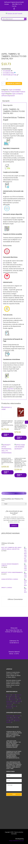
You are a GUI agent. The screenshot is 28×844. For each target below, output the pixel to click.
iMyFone (16, 703)
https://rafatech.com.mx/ (16, 840)
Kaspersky (18, 694)
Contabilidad (16, 90)
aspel (13, 93)
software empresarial (8, 95)
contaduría (19, 93)
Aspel (10, 90)
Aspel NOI (10, 389)
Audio (12, 717)
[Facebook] (14, 9)
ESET (8, 696)
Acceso (6, 4)
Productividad (14, 91)
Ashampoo (9, 704)
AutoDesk (9, 706)
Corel (8, 699)
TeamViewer (9, 707)
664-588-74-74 (17, 4)
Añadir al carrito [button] (6, 434)
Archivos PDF (17, 715)
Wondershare (13, 699)
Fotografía (9, 719)
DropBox (14, 701)
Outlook (8, 717)
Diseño (17, 717)
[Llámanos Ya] (14, 636)
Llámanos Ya (14, 641)
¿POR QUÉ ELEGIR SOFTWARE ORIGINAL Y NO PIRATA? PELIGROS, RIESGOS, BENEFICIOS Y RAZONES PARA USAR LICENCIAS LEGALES (13, 744)
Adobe (18, 698)
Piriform (14, 706)
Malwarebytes (10, 703)
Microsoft (8, 694)
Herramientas (5, 91)
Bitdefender (13, 698)
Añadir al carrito (14, 83)
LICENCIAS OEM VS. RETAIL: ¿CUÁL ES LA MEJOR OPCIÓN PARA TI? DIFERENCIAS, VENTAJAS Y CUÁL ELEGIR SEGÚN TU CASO (14, 734)
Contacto (14, 525)
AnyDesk (19, 701)
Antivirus (12, 720)
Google (13, 694)
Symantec (13, 696)
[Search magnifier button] (25, 19)
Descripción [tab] (5, 101)
